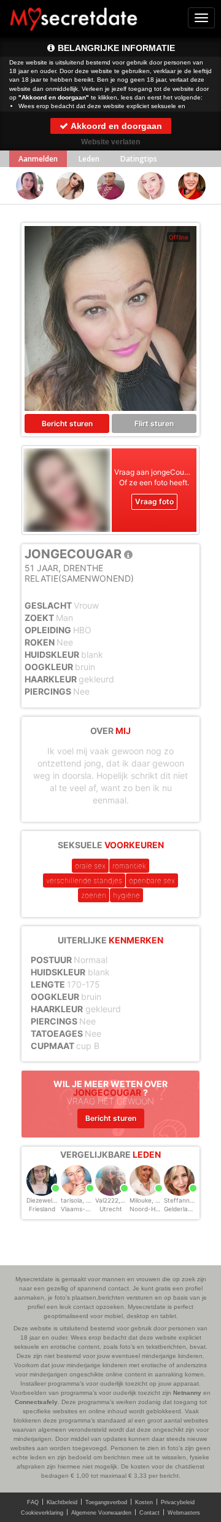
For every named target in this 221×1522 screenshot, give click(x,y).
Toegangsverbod (106, 1502)
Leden (89, 159)
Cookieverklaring (42, 1513)
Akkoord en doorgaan (115, 126)
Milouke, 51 (146, 1200)
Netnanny (187, 1392)
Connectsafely (36, 1402)
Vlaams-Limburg (85, 1208)
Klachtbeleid (62, 1502)
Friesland (42, 1208)
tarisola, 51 (77, 1200)
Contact (149, 1513)
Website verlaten (110, 142)
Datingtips (138, 159)
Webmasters (184, 1513)
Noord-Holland (151, 1208)
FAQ (33, 1502)
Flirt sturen (154, 423)
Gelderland (179, 1208)
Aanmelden (38, 159)
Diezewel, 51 (44, 1200)
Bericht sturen (67, 423)
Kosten (144, 1502)
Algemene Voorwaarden (101, 1513)
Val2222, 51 (112, 1200)
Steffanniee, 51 (186, 1200)
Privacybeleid (178, 1502)
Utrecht (110, 1208)
